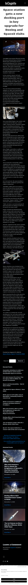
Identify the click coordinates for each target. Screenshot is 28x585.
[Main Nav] (25, 3)
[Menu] (4, 557)
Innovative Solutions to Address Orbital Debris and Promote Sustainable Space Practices (13, 371)
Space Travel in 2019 (18, 354)
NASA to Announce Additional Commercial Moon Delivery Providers (12, 403)
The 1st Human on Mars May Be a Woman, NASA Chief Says (13, 525)
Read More (7, 477)
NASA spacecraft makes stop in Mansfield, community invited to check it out (13, 396)
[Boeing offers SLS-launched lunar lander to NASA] (14, 487)
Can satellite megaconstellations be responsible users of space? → (14, 442)
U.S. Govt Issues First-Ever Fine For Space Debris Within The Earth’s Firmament (13, 378)
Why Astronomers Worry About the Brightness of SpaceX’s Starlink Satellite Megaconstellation (13, 468)
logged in (13, 547)
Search (6, 361)
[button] (20, 361)
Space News (7, 354)
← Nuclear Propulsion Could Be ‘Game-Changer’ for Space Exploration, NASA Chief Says (12, 437)
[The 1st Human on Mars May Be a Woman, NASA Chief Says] (14, 514)
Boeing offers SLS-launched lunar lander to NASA (13, 497)
